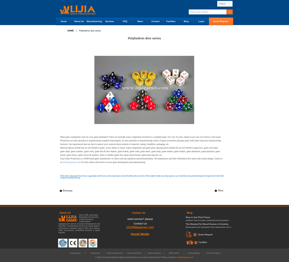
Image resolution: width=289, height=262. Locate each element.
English (222, 4)
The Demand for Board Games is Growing (207, 224)
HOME (70, 30)
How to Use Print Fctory (198, 217)
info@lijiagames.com (71, 162)
